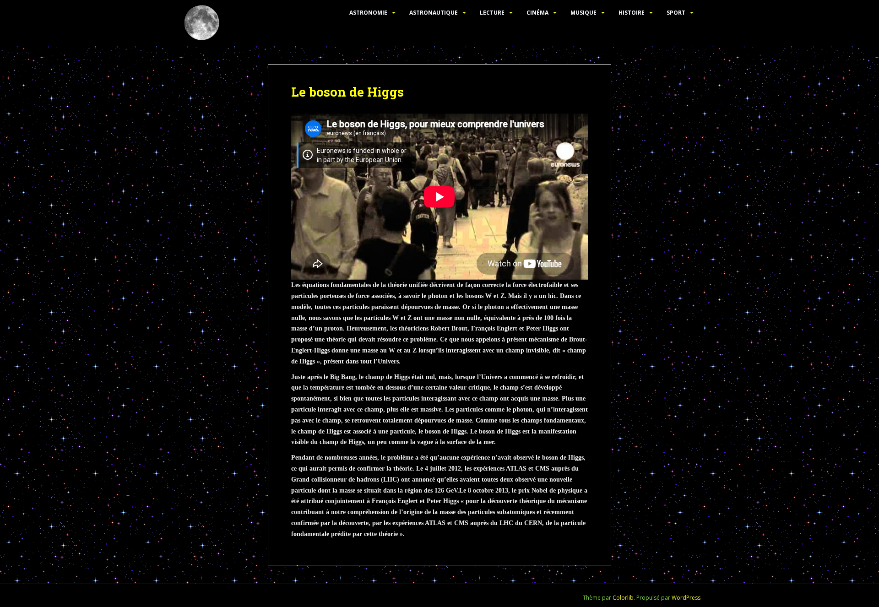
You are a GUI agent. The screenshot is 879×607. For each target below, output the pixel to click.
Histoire (632, 12)
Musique (583, 12)
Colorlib (623, 598)
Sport (676, 12)
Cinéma (537, 12)
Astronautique (433, 12)
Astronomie (368, 12)
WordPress (686, 598)
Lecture (492, 12)
